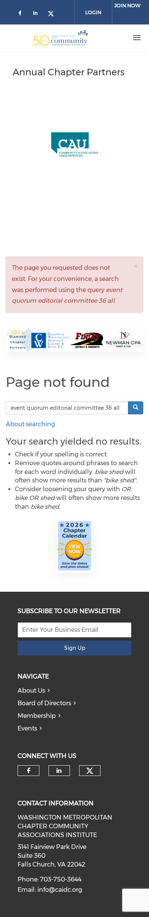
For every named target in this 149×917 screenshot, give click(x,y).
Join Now (127, 5)
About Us (31, 690)
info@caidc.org (59, 889)
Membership (37, 715)
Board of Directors (44, 703)
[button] (136, 266)
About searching (30, 424)
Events (27, 728)
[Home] (61, 37)
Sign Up (74, 647)
